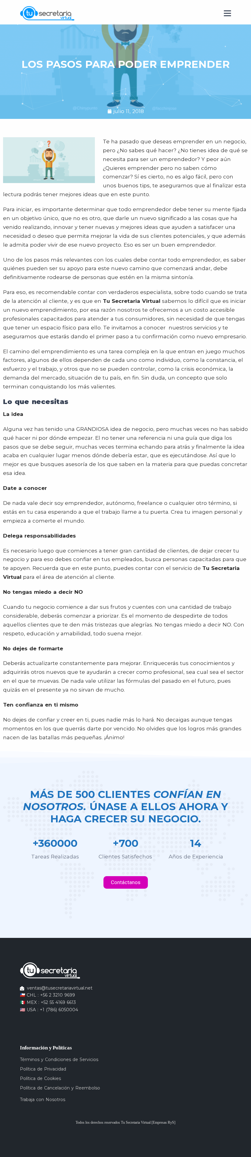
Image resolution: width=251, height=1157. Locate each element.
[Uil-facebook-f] (23, 1021)
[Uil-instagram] (33, 1021)
